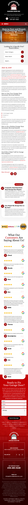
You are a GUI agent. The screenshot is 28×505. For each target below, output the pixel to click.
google (19, 454)
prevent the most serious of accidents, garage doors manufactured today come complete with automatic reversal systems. (13, 78)
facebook (11, 173)
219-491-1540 (14, 19)
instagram (22, 454)
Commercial (22, 422)
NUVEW (5, 498)
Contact (14, 428)
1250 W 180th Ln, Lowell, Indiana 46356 (14, 449)
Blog (16, 426)
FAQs (6, 426)
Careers (11, 426)
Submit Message (14, 418)
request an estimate (13, 167)
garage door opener (20, 131)
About (8, 422)
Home (3, 422)
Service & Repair (13, 424)
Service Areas (21, 424)
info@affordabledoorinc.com (14, 476)
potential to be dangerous (16, 74)
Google (15, 173)
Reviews (21, 426)
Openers (5, 424)
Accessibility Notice (14, 501)
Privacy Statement (17, 500)
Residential (14, 422)
